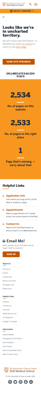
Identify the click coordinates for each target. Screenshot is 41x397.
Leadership (7, 277)
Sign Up (11, 254)
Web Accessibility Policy (12, 350)
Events (5, 273)
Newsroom (7, 288)
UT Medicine (8, 317)
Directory (6, 269)
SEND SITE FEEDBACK (19, 61)
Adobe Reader (8, 334)
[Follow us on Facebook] (10, 382)
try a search (27, 44)
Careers (6, 302)
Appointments (14, 209)
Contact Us (12, 223)
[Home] (14, 4)
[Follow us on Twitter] (15, 382)
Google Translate (10, 321)
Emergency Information (12, 338)
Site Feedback (8, 342)
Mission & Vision (9, 281)
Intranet (6, 309)
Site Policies (7, 346)
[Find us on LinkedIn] (31, 382)
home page (21, 47)
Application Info (15, 195)
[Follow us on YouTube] (26, 382)
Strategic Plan (8, 285)
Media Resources (10, 313)
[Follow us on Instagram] (21, 382)
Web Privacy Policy (10, 354)
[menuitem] (30, 4)
